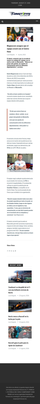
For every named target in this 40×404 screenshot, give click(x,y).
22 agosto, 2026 (24, 322)
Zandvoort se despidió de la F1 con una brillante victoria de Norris (19, 290)
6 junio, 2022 (22, 54)
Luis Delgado (11, 54)
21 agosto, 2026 (24, 348)
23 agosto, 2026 (24, 295)
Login (20, 5)
